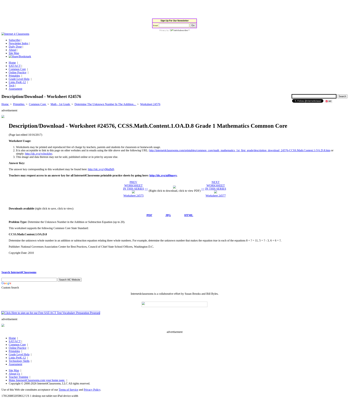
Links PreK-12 (17, 82)
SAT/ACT (15, 65)
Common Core (17, 69)
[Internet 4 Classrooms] (15, 33)
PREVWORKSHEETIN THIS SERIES (133, 185)
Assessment (15, 88)
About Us (14, 373)
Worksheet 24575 (133, 195)
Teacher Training (18, 376)
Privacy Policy (92, 389)
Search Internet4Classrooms (18, 272)
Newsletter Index (18, 43)
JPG (168, 215)
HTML (188, 215)
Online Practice (17, 72)
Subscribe (14, 40)
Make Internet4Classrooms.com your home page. (37, 380)
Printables (14, 75)
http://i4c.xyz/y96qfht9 (101, 169)
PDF (149, 215)
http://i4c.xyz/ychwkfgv (38, 153)
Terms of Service (68, 389)
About (12, 49)
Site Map (14, 53)
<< (146, 188)
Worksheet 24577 (216, 195)
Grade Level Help (19, 78)
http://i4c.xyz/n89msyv (163, 175)
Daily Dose (15, 46)
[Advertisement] (67, 9)
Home (12, 62)
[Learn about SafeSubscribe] (174, 30)
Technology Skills (19, 360)
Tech (11, 85)
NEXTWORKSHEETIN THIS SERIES (215, 185)
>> (202, 188)
